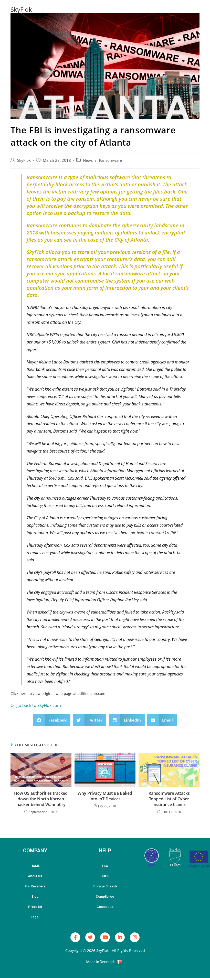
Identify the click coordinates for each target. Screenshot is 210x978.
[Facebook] (75, 937)
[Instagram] (135, 937)
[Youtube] (105, 937)
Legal (35, 917)
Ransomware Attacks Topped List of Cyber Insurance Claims (169, 799)
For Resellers (35, 886)
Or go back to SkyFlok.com (35, 705)
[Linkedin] (120, 937)
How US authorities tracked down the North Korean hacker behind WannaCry (41, 799)
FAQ (105, 866)
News (88, 160)
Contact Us (105, 907)
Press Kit (35, 907)
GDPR (104, 876)
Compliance (105, 896)
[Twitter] (90, 937)
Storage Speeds (105, 886)
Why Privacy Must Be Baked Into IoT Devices (105, 796)
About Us (35, 876)
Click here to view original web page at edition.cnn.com (57, 693)
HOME (35, 866)
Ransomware (110, 160)
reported (67, 334)
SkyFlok (21, 9)
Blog (35, 896)
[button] (51, 720)
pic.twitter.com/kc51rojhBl (154, 532)
